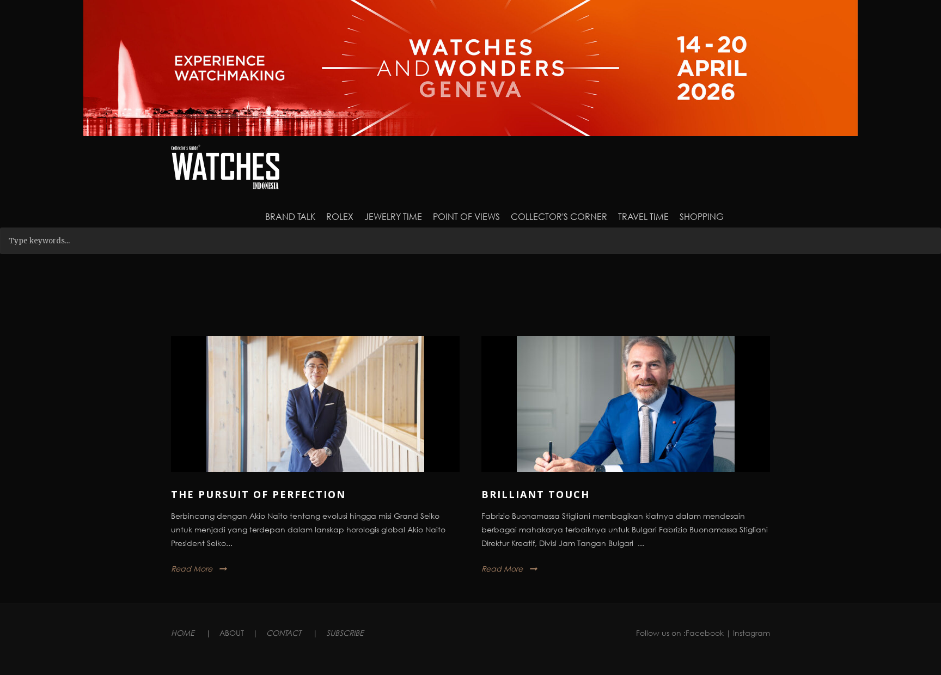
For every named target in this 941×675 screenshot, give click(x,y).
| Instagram (748, 633)
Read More (191, 568)
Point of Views (466, 216)
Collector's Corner (559, 216)
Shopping (702, 216)
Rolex (339, 216)
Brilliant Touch (535, 494)
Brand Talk (290, 216)
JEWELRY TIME (393, 216)
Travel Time (643, 216)
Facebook (705, 633)
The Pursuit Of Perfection (258, 494)
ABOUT (231, 633)
